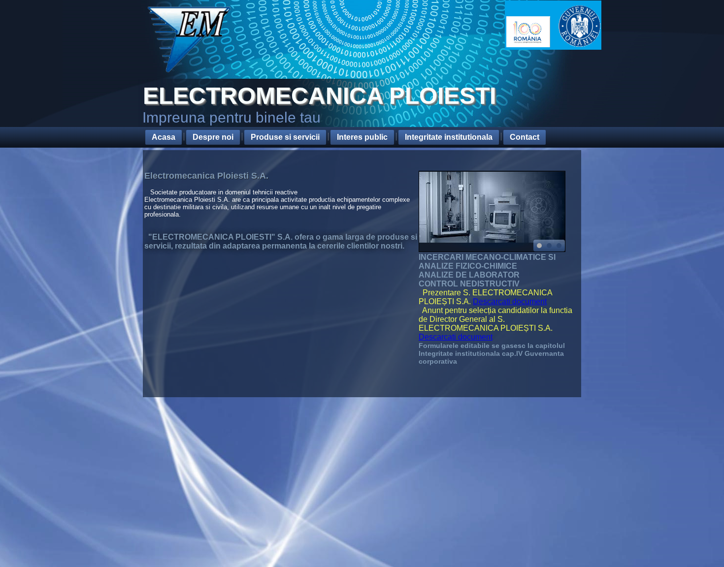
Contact (524, 137)
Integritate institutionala (449, 137)
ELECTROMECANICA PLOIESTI (319, 96)
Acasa (163, 137)
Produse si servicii (285, 137)
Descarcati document (510, 301)
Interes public (362, 137)
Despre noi (213, 137)
